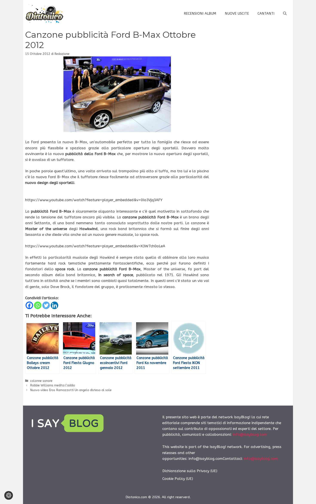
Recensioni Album (200, 13)
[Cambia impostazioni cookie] (8, 495)
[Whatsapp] (37, 305)
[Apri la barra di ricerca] (285, 13)
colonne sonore (41, 381)
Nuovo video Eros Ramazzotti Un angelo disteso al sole (71, 390)
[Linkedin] (54, 305)
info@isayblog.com (250, 434)
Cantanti (266, 13)
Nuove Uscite (237, 13)
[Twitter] (46, 305)
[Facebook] (29, 305)
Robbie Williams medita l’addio (52, 385)
